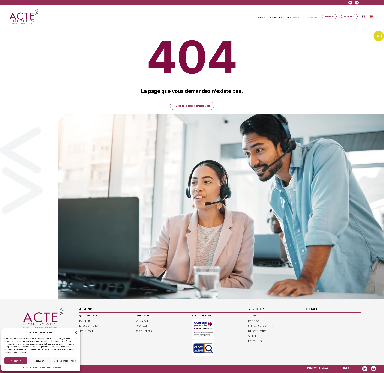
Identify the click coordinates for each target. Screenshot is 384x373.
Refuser (39, 360)
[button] (75, 332)
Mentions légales (53, 367)
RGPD (42, 367)
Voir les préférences (65, 360)
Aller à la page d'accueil (192, 106)
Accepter (16, 360)
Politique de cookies (29, 367)
